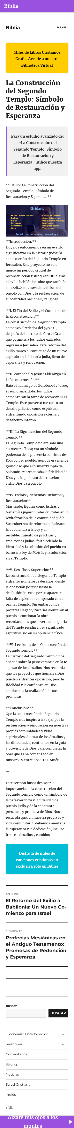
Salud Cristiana (18, 1084)
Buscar (11, 1006)
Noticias (12, 1074)
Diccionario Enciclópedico (27, 1034)
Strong (11, 1064)
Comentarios (16, 1054)
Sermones (14, 1044)
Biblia (11, 6)
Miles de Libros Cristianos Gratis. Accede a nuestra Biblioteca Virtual (37, 59)
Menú (61, 27)
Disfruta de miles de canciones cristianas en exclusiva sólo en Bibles (37, 860)
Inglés (11, 1095)
